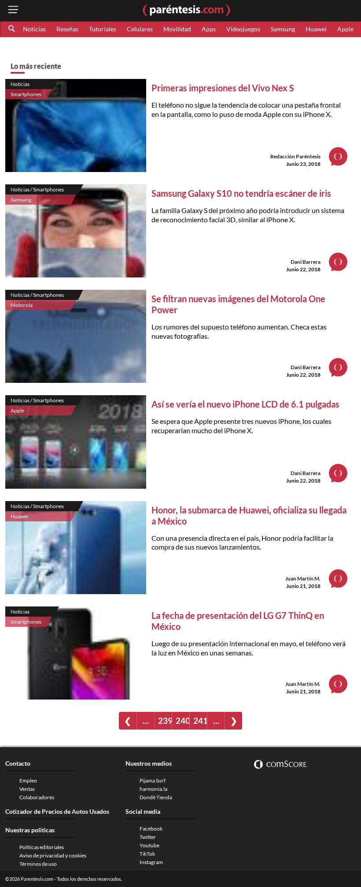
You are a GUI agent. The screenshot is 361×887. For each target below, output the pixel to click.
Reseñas (67, 29)
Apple (345, 29)
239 (165, 720)
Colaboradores (36, 797)
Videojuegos (243, 29)
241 (200, 720)
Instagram (151, 862)
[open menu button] (13, 10)
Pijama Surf (153, 780)
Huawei (316, 29)
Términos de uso (38, 864)
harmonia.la (153, 789)
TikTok (147, 853)
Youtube (149, 845)
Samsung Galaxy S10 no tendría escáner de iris (241, 193)
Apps (209, 29)
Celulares (140, 29)
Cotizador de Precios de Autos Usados (57, 811)
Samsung (283, 29)
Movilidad (177, 29)
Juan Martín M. (302, 578)
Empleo (28, 780)
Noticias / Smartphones (37, 189)
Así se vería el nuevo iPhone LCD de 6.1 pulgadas (245, 404)
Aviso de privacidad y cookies (52, 855)
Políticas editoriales (41, 847)
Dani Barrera (305, 261)
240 (182, 720)
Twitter (148, 837)
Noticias (34, 29)
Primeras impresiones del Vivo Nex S (222, 87)
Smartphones (26, 94)
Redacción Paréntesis (295, 156)
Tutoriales (102, 29)
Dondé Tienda (156, 797)
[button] (12, 29)
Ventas (27, 789)
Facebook (151, 828)
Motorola (22, 305)
